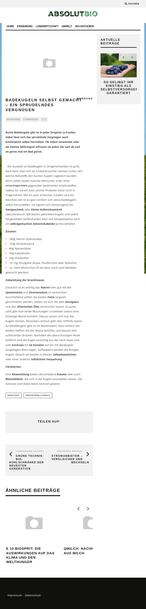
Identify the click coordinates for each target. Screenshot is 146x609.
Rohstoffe (21, 176)
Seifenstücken (32, 219)
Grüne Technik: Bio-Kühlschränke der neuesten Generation (26, 462)
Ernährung (25, 26)
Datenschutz (33, 595)
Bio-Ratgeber (84, 26)
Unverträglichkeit (16, 185)
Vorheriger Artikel (30, 451)
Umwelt (67, 26)
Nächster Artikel (70, 451)
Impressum (14, 595)
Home (10, 26)
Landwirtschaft (47, 26)
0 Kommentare (31, 119)
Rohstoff (14, 395)
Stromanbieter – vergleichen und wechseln (70, 459)
